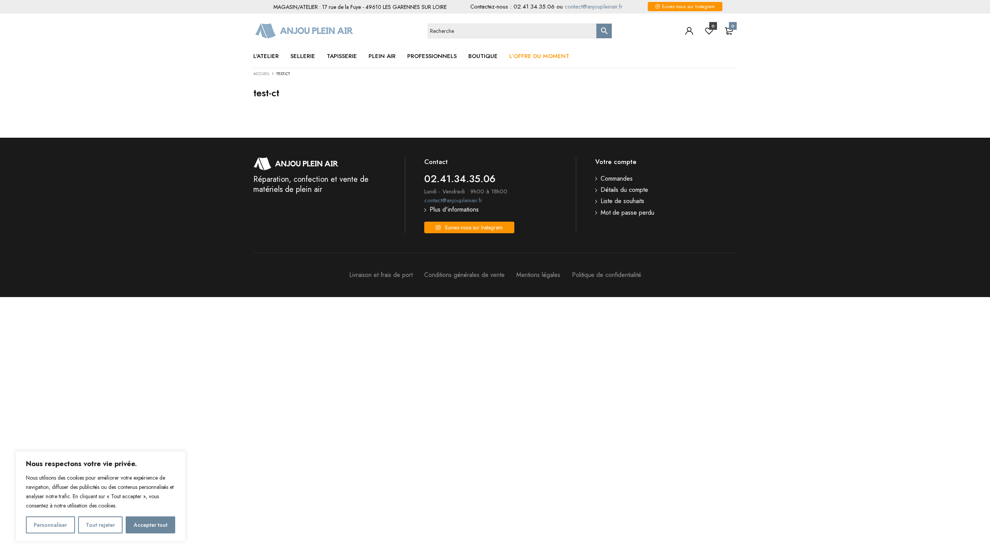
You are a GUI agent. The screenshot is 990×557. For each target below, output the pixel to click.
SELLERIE (302, 56)
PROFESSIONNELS (432, 56)
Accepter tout (150, 525)
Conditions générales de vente (464, 275)
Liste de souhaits (622, 201)
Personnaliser (50, 525)
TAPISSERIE (342, 56)
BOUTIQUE (483, 56)
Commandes (617, 178)
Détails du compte (624, 190)
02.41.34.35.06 (534, 6)
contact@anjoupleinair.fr (594, 6)
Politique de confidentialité (606, 275)
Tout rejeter (100, 525)
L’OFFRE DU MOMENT (539, 56)
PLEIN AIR (382, 56)
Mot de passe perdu (627, 212)
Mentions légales (538, 275)
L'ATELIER (266, 56)
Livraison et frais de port (381, 275)
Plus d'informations (454, 209)
